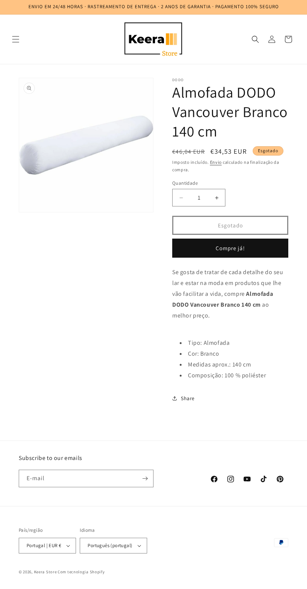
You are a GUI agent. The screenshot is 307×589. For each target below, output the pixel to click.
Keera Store (45, 571)
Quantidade (185, 183)
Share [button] (188, 398)
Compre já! (230, 248)
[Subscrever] (145, 478)
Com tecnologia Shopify (81, 571)
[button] (15, 39)
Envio (216, 162)
